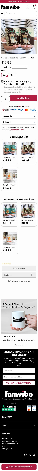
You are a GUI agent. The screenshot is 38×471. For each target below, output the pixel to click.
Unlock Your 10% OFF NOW (18, 383)
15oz (12, 75)
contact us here (18, 130)
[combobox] (21, 13)
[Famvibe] (10, 6)
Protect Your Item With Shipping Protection (17, 82)
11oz (4, 75)
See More (19, 345)
